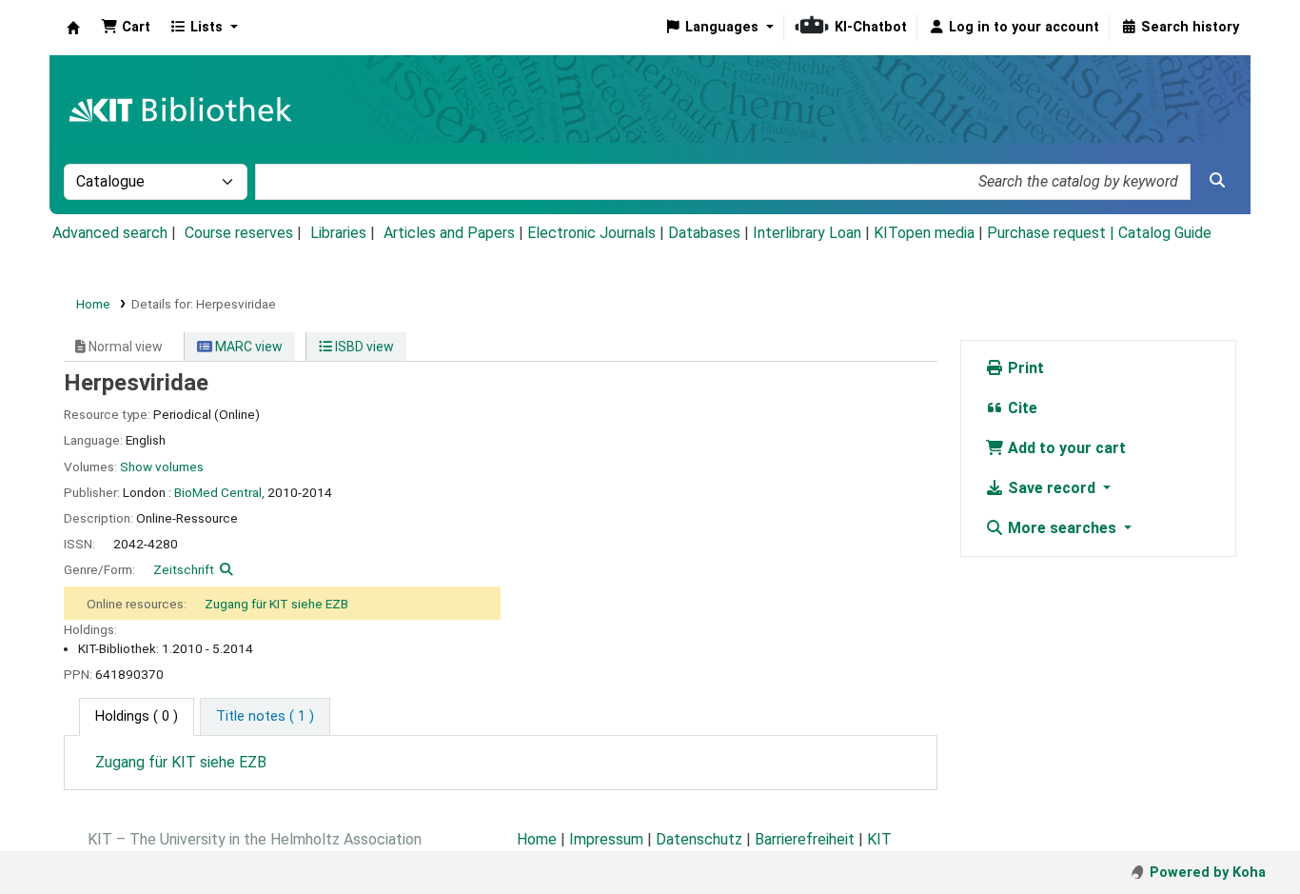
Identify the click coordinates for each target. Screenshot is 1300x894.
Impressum (606, 839)
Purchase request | (1052, 233)
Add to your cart (1065, 448)
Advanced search (109, 233)
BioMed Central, (219, 492)
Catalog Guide (1164, 233)
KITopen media (924, 233)
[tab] (265, 717)
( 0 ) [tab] (136, 716)
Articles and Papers (449, 233)
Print (1024, 368)
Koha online (73, 27)
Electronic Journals (591, 233)
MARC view (247, 346)
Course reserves (239, 233)
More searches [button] (1062, 528)
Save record (1051, 488)
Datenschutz (699, 839)
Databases (704, 233)
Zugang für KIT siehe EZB (276, 603)
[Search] (1217, 181)
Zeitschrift (183, 569)
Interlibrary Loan (807, 233)
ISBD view (363, 346)
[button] (125, 28)
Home (93, 303)
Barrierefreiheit (805, 839)
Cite (1020, 408)
